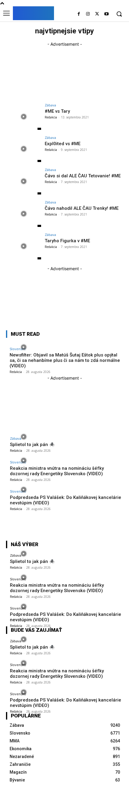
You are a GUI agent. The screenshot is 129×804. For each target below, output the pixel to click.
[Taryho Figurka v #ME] (23, 246)
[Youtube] (106, 14)
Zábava (50, 105)
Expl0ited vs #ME (62, 143)
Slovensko (18, 462)
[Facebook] (78, 14)
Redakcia (51, 117)
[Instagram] (88, 14)
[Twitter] (97, 14)
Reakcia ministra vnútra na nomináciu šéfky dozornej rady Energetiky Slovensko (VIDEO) (57, 471)
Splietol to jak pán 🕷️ (32, 444)
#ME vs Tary (57, 111)
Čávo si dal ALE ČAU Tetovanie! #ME (83, 176)
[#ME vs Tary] (23, 116)
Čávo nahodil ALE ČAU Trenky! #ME (81, 208)
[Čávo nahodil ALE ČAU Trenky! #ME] (23, 213)
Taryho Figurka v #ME (67, 240)
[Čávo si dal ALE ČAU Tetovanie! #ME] (23, 181)
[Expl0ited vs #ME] (23, 149)
